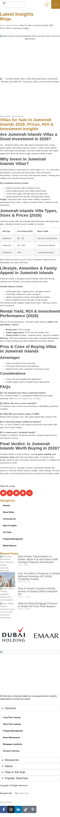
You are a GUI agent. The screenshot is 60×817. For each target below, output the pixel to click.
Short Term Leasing (12, 724)
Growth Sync (23, 793)
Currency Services (11, 751)
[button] (3, 493)
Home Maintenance (11, 737)
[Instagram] (11, 809)
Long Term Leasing (11, 717)
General (6, 505)
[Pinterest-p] (32, 809)
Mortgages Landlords (12, 744)
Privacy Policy (6, 802)
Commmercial (17, 116)
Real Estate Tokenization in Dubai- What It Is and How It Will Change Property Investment (38, 559)
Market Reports (9, 546)
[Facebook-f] (3, 809)
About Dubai (12, 25)
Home (2, 25)
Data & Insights (10, 525)
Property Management (13, 539)
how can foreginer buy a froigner (27, 398)
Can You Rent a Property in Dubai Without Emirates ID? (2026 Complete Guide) (39, 576)
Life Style (7, 532)
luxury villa (44, 170)
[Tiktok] (25, 809)
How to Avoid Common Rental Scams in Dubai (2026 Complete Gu (38, 591)
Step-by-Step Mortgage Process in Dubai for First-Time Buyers (38, 605)
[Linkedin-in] (18, 809)
